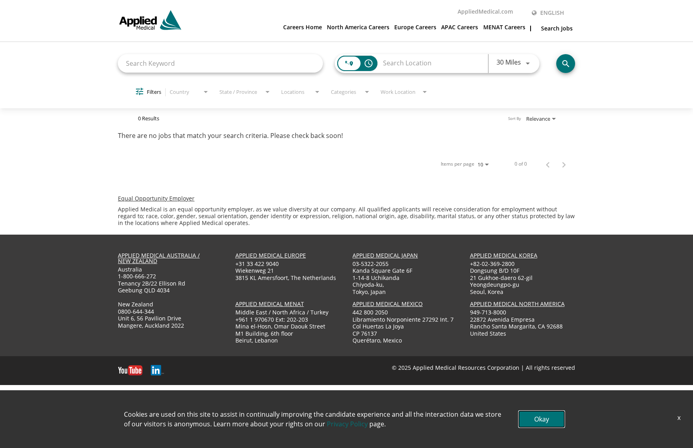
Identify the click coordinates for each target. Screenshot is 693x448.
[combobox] (220, 63)
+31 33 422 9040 (257, 264)
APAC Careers (459, 27)
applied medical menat (269, 304)
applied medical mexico (388, 304)
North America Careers (358, 27)
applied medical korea (503, 255)
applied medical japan (385, 255)
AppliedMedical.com (485, 12)
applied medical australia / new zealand (159, 258)
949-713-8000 (488, 312)
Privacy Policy (347, 424)
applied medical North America (517, 304)
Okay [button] (541, 419)
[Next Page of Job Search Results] (564, 164)
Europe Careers (415, 27)
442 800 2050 (370, 312)
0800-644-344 (136, 311)
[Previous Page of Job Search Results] (548, 164)
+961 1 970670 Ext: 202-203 (271, 319)
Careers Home (302, 27)
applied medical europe (270, 255)
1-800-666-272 (137, 276)
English (551, 13)
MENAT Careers (504, 27)
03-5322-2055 (371, 264)
